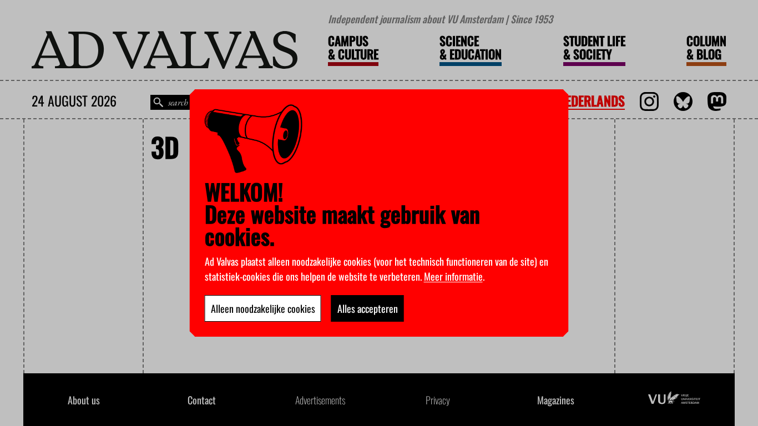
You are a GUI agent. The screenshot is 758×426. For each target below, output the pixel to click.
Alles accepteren (367, 308)
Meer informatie (453, 276)
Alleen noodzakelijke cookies (263, 308)
